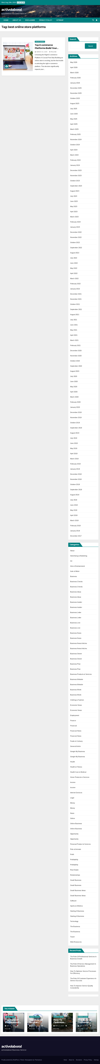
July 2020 (73, 376)
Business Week (75, 690)
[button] (93, 20)
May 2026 (73, 62)
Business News (75, 633)
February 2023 (75, 222)
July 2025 (73, 108)
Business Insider (76, 602)
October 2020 (75, 361)
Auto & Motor (74, 571)
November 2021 (76, 299)
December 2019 (76, 412)
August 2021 (74, 314)
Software (73, 901)
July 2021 (73, 320)
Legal (72, 798)
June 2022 (74, 263)
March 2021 (74, 340)
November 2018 (76, 479)
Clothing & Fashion (77, 700)
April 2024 (74, 150)
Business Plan (75, 664)
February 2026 (75, 78)
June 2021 (74, 325)
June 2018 (74, 505)
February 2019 (75, 464)
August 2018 (74, 495)
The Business (75, 926)
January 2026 (75, 83)
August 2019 (74, 433)
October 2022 (75, 242)
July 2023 (73, 196)
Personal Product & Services (80, 844)
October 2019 (75, 423)
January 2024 (75, 165)
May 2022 (73, 268)
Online (72, 818)
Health (72, 762)
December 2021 (76, 294)
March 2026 (74, 72)
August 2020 (74, 371)
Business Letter (75, 612)
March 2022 (74, 278)
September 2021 (76, 309)
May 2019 (73, 448)
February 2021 (75, 345)
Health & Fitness (76, 767)
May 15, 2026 (84, 1026)
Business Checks (76, 581)
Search (73, 39)
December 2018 (76, 474)
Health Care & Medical (78, 772)
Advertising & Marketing (78, 556)
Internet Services (76, 792)
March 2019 (74, 459)
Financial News (75, 731)
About (72, 551)
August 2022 (74, 253)
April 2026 (74, 67)
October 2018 (75, 484)
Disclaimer (30, 20)
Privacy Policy (45, 20)
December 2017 (76, 536)
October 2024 (75, 145)
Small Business (75, 880)
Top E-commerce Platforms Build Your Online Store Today (46, 48)
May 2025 (73, 119)
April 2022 (74, 273)
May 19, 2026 (35, 1026)
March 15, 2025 (42, 52)
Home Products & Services (79, 777)
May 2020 (73, 386)
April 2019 (74, 453)
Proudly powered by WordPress (10, 1060)
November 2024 (76, 139)
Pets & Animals (75, 849)
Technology (74, 921)
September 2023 (76, 186)
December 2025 (76, 88)
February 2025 (75, 134)
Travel (72, 937)
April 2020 (74, 392)
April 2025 (74, 124)
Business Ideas (75, 592)
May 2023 (73, 206)
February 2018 (75, 525)
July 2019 (73, 438)
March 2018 (74, 520)
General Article (75, 746)
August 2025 (74, 103)
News (72, 813)
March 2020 (74, 397)
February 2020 (75, 402)
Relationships (75, 875)
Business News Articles (78, 643)
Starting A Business (77, 911)
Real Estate (74, 870)
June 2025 (74, 114)
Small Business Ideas (78, 890)
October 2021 (75, 304)
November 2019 (76, 417)
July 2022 (73, 258)
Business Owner (76, 653)
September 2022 (76, 247)
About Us (17, 20)
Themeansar (38, 1060)
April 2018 (74, 515)
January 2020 (75, 407)
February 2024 (75, 160)
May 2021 (73, 330)
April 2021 (74, 335)
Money (72, 803)
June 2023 (74, 201)
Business (73, 576)
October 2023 (75, 181)
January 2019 (75, 469)
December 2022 (76, 232)
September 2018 (76, 489)
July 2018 (73, 500)
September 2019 (76, 428)
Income (72, 782)
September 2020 (76, 366)
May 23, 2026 (11, 1026)
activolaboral (11, 10)
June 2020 (74, 381)
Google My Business (77, 751)
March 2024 (74, 155)
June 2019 (74, 443)
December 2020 (76, 350)
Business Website (76, 679)
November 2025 (76, 93)
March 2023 (74, 217)
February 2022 (75, 284)
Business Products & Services (81, 674)
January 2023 (75, 227)
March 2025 (74, 129)
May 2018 (73, 510)
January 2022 (75, 289)
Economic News (76, 705)
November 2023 (76, 175)
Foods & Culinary (76, 741)
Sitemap (59, 20)
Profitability (74, 859)
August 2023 (74, 191)
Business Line (75, 623)
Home (6, 20)
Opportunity (74, 834)
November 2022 (76, 237)
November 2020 (76, 356)
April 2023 (74, 211)
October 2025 (75, 98)
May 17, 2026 (59, 1026)
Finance (73, 720)
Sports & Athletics (76, 906)
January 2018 (75, 531)
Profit (72, 854)
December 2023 (76, 170)
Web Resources (76, 942)
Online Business (39, 41)
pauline (53, 52)
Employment (74, 715)
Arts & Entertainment (77, 566)
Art (71, 561)
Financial (73, 726)
